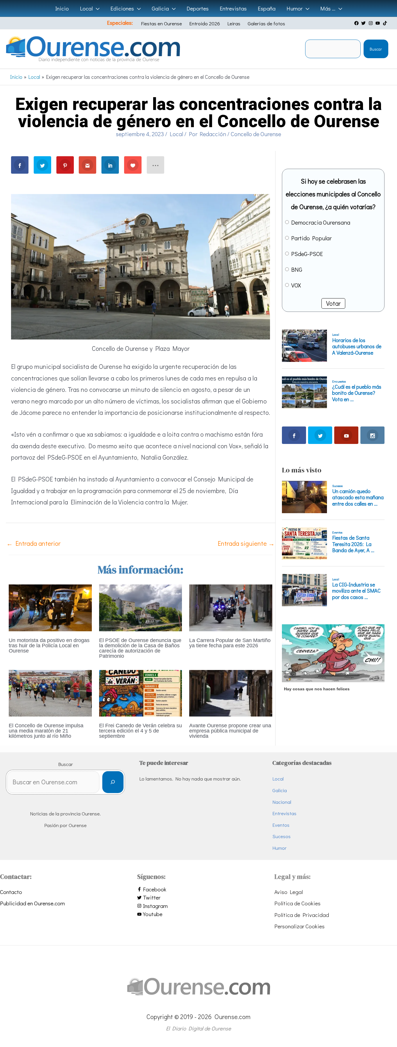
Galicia (279, 790)
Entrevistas (284, 813)
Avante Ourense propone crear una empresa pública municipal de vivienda (230, 731)
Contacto (11, 891)
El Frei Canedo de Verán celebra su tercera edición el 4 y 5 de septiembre (140, 731)
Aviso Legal (288, 891)
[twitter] (364, 23)
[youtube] (378, 23)
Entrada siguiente (246, 543)
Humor (279, 848)
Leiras (233, 23)
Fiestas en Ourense (161, 23)
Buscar (376, 49)
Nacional (281, 802)
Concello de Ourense (256, 134)
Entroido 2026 (204, 23)
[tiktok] (386, 23)
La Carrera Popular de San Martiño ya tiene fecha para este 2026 (230, 642)
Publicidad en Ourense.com (32, 903)
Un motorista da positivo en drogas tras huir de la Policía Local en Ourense (49, 645)
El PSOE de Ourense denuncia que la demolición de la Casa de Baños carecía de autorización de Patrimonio (140, 648)
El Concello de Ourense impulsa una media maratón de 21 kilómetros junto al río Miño (46, 731)
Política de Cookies (297, 903)
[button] (96, 8)
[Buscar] (113, 782)
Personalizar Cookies (299, 926)
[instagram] (371, 23)
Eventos (280, 825)
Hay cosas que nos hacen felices (317, 689)
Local (176, 134)
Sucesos (281, 836)
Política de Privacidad (301, 914)
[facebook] (357, 23)
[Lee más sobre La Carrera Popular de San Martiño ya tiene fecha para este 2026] (230, 606)
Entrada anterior (33, 543)
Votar (333, 303)
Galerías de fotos (266, 23)
